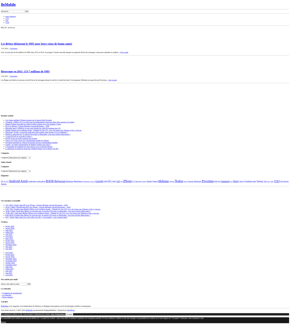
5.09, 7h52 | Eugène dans (52, 209)
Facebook (92, 181)
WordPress (71, 310)
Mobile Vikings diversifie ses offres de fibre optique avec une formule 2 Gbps (33, 124)
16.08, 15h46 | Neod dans (48, 211)
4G (5, 181)
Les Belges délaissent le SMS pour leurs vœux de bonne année (36, 43)
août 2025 (9, 230)
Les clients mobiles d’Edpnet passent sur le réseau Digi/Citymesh (28, 120)
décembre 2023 (10, 259)
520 (6, 21)
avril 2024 (9, 253)
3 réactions (13, 48)
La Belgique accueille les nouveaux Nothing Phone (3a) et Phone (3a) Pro (31, 149)
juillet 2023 (9, 269)
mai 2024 (8, 249)
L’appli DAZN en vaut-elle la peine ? (18, 136)
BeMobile (8, 4)
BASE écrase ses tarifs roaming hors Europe (21, 138)
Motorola (171, 181)
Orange (185, 181)
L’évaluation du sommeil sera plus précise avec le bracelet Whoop (28, 147)
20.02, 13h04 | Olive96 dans (37, 207)
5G (7, 181)
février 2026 (9, 226)
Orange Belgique (194, 181)
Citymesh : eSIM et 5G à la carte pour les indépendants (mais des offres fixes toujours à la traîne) (39, 122)
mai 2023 (8, 273)
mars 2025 (9, 239)
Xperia (3, 184)
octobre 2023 (10, 263)
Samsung (225, 181)
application (32, 181)
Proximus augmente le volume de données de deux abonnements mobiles (31, 143)
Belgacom (60, 181)
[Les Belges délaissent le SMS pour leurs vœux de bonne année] (6, 39)
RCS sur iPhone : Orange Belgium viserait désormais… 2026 (27, 126)
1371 (7, 18)
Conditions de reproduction (12, 293)
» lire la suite (123, 52)
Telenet (259, 181)
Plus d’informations (58, 314)
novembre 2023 (11, 261)
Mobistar (163, 181)
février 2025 (9, 241)
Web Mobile (284, 181)
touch (268, 181)
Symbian (248, 181)
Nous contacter (7, 297)
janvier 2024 (9, 257)
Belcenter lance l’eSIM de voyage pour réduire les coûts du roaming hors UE (32, 128)
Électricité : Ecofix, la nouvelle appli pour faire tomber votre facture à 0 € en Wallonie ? (36, 132)
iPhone (127, 181)
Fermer (3, 322)
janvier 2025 (9, 243)
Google (99, 181)
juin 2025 (8, 234)
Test (265, 181)
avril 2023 (9, 275)
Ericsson (86, 181)
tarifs (254, 181)
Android (14, 181)
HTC (110, 181)
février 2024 (9, 255)
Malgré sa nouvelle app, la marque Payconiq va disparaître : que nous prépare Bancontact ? (37, 134)
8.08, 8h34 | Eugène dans (48, 215)
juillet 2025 (9, 232)
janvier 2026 (9, 228)
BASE (50, 181)
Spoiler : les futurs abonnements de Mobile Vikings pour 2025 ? (28, 145)
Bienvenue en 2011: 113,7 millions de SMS (25, 71)
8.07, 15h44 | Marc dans (36, 217)
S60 (219, 181)
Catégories (4, 158)
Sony (236, 181)
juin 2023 (8, 271)
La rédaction (6, 295)
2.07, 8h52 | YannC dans (36, 205)
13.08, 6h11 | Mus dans (52, 213)
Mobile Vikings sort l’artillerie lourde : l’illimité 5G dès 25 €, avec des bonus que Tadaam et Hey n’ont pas (43, 130)
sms (231, 181)
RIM (216, 181)
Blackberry (78, 181)
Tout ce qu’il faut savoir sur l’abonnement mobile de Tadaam (27, 141)
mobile (144, 181)
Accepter (69, 314)
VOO (277, 181)
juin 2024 (8, 247)
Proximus (208, 181)
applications (41, 181)
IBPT (114, 181)
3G (2, 181)
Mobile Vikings (152, 181)
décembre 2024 (10, 245)
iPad (121, 181)
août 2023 (9, 267)
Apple (24, 181)
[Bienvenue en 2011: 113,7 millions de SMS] (6, 67)
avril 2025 (9, 236)
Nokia (179, 181)
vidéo (272, 181)
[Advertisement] (18, 98)
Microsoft (138, 181)
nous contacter (10, 16)
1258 (7, 23)
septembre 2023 (11, 265)
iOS (118, 181)
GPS (105, 181)
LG (133, 181)
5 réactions (13, 76)
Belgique (69, 181)
